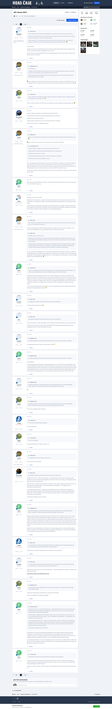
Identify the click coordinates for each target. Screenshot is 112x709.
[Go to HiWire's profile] (19, 197)
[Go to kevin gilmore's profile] (19, 113)
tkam (17, 16)
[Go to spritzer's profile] (19, 64)
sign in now (39, 681)
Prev (16, 24)
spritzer (19, 69)
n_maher (19, 423)
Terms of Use (28, 707)
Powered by (94, 701)
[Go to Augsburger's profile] (19, 29)
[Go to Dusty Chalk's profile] (19, 471)
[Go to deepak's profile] (19, 92)
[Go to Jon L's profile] (19, 315)
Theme (14, 701)
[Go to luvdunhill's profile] (19, 297)
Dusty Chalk (19, 475)
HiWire (19, 201)
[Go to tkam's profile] (14, 16)
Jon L (19, 319)
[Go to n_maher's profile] (19, 419)
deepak (19, 97)
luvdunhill (19, 302)
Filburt (19, 186)
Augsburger (19, 34)
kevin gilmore (19, 117)
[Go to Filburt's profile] (19, 182)
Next (25, 24)
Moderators (19, 477)
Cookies (19, 701)
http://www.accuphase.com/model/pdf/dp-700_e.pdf (38, 573)
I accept (97, 706)
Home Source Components (29, 16)
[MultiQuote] (27, 58)
